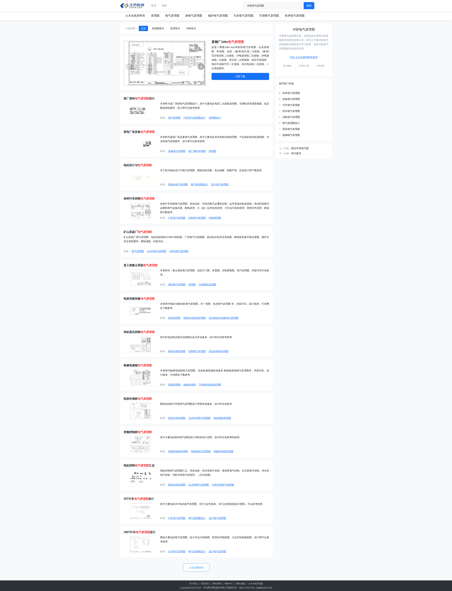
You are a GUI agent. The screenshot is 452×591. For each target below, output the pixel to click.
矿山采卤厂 (138, 231)
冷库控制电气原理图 (223, 484)
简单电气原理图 (295, 15)
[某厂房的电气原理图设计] (140, 111)
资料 (164, 5)
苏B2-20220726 (246, 588)
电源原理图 (174, 384)
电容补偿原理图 (176, 418)
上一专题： (285, 148)
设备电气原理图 (176, 151)
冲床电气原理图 (304, 29)
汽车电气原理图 (291, 105)
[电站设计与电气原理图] (140, 177)
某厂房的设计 (139, 98)
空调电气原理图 (269, 15)
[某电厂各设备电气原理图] (140, 144)
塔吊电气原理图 (291, 111)
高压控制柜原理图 (218, 351)
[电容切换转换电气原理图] (140, 311)
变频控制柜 (138, 432)
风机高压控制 (139, 331)
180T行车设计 (140, 532)
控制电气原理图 (197, 217)
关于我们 (193, 583)
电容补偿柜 (138, 398)
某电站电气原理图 (178, 184)
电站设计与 (138, 165)
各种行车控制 (139, 198)
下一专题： (285, 153)
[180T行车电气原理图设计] (140, 544)
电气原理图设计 (199, 184)
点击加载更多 (196, 567)
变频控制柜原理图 (178, 451)
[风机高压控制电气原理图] (140, 344)
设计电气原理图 (219, 184)
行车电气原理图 (176, 217)
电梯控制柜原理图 (223, 451)
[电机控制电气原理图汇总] (140, 477)
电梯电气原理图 (291, 135)
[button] (201, 66)
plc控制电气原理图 (198, 484)
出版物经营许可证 (263, 588)
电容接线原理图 (222, 418)
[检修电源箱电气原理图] (140, 377)
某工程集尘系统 (140, 265)
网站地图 (240, 583)
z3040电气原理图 (178, 251)
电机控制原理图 (176, 484)
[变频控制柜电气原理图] (140, 444)
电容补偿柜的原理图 (194, 318)
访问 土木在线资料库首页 (304, 57)
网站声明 (217, 583)
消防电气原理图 (291, 117)
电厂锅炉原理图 (197, 151)
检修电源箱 (138, 365)
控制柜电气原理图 (201, 451)
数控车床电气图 (300, 148)
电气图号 (296, 153)
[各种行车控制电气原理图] (140, 211)
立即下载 (240, 76)
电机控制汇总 (139, 465)
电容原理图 (174, 318)
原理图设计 (215, 117)
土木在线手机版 (255, 583)
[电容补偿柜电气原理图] (140, 411)
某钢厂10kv (228, 42)
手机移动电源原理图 (210, 384)
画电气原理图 (193, 15)
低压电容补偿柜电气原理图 (223, 318)
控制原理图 (215, 217)
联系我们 (205, 583)
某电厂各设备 (139, 131)
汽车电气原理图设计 (194, 117)
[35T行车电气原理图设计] (140, 511)
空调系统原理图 (207, 284)
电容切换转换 (139, 298)
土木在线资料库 (135, 15)
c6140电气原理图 (156, 251)
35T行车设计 (139, 498)
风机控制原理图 (176, 351)
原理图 (155, 15)
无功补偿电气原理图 (199, 418)
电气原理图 (172, 15)
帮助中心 (229, 583)
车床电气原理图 (243, 15)
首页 (153, 5)
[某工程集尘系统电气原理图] (140, 277)
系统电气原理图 (176, 284)
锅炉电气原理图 (218, 15)
